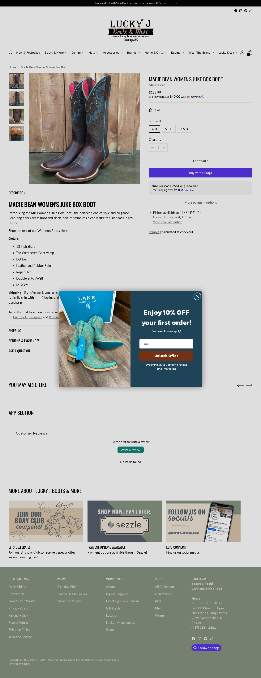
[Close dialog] (197, 296)
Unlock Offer (166, 356)
